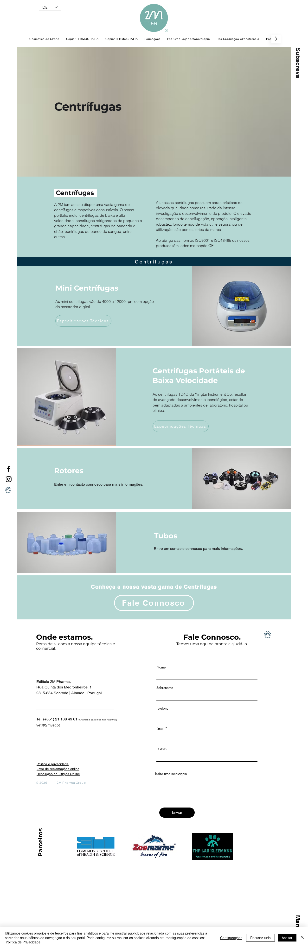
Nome (161, 667)
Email (160, 728)
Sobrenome (164, 687)
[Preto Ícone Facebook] (9, 469)
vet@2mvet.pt (48, 725)
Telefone (162, 708)
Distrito (161, 749)
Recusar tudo (260, 937)
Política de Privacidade (23, 942)
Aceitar (287, 937)
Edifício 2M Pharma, (53, 681)
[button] (298, 62)
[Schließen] (302, 937)
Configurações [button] (231, 937)
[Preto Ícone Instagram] (9, 479)
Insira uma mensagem (171, 774)
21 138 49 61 (86, 719)
